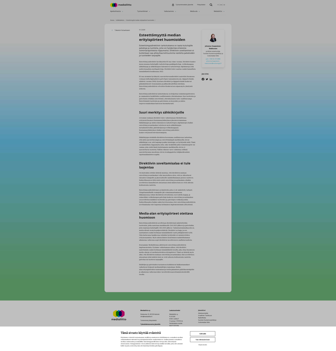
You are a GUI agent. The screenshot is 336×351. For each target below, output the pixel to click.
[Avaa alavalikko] (122, 11)
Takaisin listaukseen (122, 30)
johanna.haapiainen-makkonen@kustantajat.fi (213, 62)
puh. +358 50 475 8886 (213, 59)
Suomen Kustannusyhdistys (207, 320)
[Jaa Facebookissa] (204, 79)
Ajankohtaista (115, 11)
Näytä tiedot (202, 345)
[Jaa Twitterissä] (208, 79)
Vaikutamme (169, 11)
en (221, 5)
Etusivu (112, 20)
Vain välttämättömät (203, 339)
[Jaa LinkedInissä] (211, 79)
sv (224, 5)
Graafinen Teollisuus (205, 315)
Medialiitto (218, 11)
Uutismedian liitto (204, 322)
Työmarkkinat (142, 11)
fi (218, 5)
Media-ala (193, 11)
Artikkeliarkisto (120, 20)
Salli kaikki (202, 334)
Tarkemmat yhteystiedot (148, 320)
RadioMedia (202, 318)
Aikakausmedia (203, 313)
